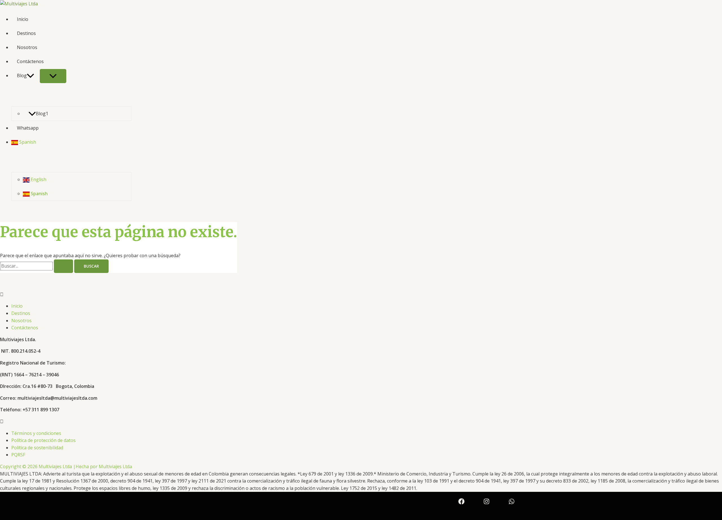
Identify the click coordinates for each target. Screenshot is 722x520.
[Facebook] (461, 501)
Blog (22, 75)
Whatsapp (28, 128)
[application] (30, 75)
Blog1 (42, 113)
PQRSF (18, 455)
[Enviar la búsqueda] (63, 266)
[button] (361, 294)
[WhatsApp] (512, 501)
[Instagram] (486, 501)
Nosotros (27, 47)
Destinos (26, 33)
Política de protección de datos (43, 440)
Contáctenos (30, 61)
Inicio (22, 19)
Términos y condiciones (36, 433)
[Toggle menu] (53, 76)
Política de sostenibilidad (37, 448)
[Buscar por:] (37, 266)
